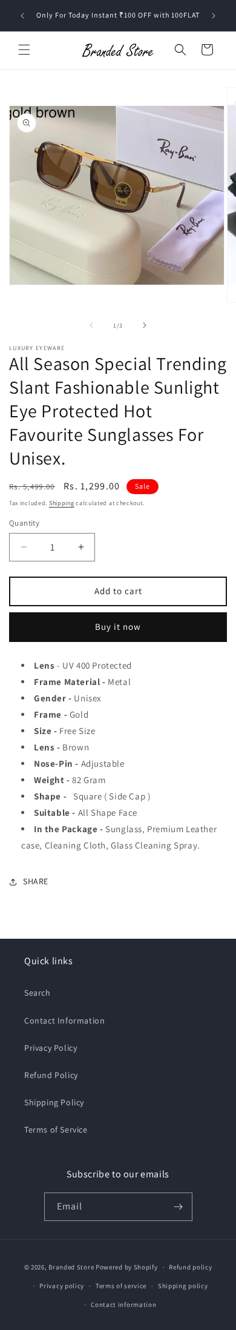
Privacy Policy (50, 1047)
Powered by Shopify (127, 1267)
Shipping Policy (54, 1102)
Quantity (24, 523)
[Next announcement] (213, 15)
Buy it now (118, 626)
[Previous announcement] (22, 15)
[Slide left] (91, 325)
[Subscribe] (178, 1207)
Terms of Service (56, 1129)
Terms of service (121, 1286)
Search (37, 992)
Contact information (123, 1304)
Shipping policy (183, 1286)
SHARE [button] (35, 881)
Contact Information (64, 1020)
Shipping (61, 503)
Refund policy (190, 1267)
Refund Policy (51, 1075)
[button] (24, 49)
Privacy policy (61, 1286)
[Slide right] (144, 325)
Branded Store (71, 1267)
